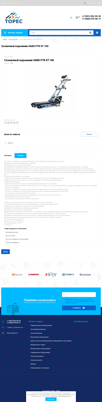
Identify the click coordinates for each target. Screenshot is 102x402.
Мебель (33, 364)
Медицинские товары (38, 344)
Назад (5, 252)
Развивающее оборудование (40, 352)
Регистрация (97, 3)
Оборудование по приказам (40, 368)
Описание (7, 155)
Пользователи (14, 3)
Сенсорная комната (37, 356)
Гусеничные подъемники (12, 242)
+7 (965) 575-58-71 (91, 19)
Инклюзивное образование (40, 337)
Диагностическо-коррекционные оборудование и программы (51, 341)
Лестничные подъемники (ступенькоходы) (17, 239)
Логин (89, 3)
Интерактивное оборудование (41, 348)
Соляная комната (36, 360)
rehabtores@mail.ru (12, 333)
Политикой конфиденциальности (61, 396)
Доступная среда (13, 39)
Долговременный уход (12, 232)
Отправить (77, 308)
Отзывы (21, 155)
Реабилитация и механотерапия (41, 325)
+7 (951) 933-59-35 (91, 16)
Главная (3, 3)
